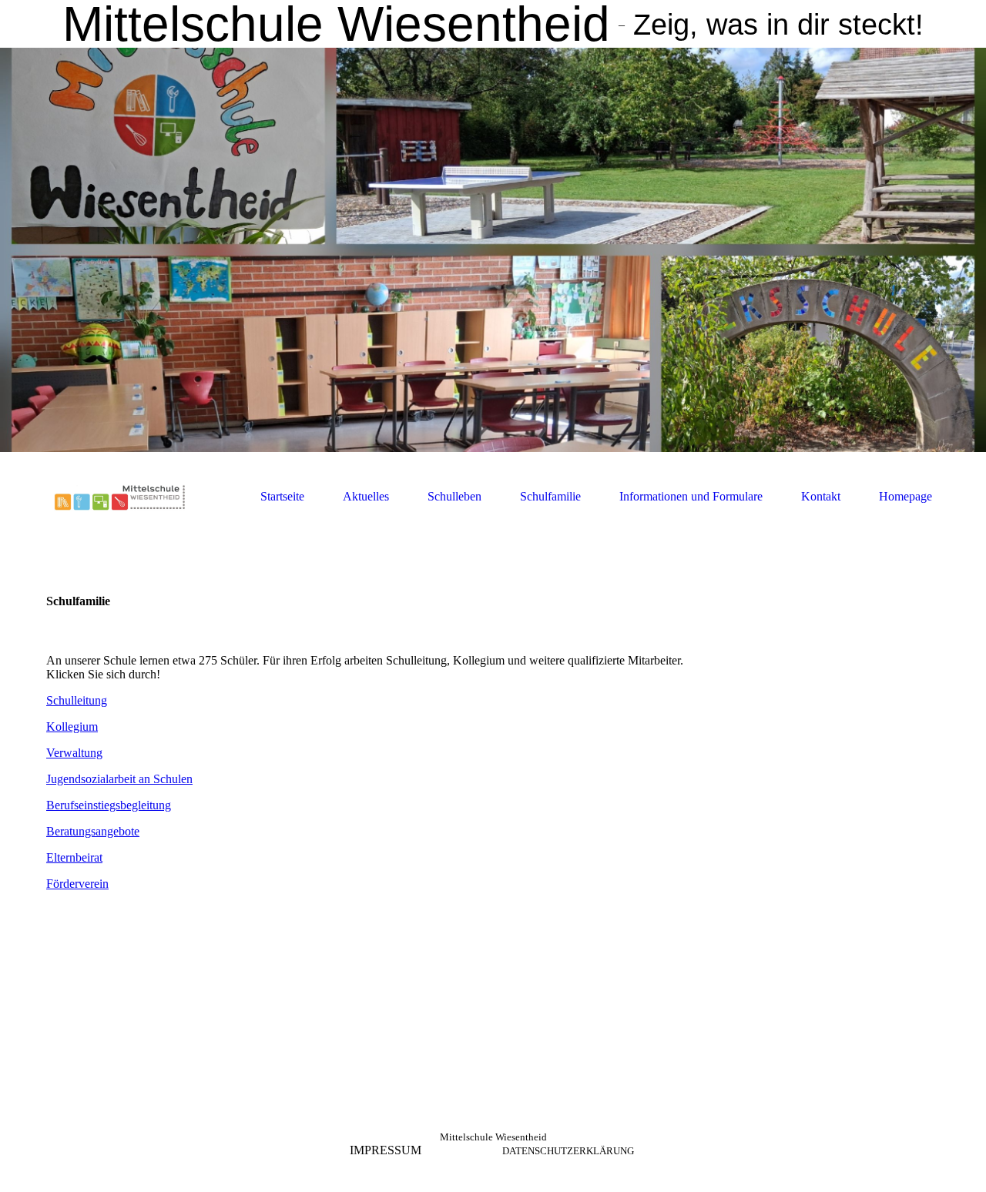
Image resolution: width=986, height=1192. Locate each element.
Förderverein (77, 883)
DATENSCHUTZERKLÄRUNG (568, 1151)
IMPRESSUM (385, 1150)
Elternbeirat (74, 857)
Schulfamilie (550, 496)
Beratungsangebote (92, 831)
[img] (493, 250)
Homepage (905, 496)
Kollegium (72, 726)
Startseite (282, 496)
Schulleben (454, 496)
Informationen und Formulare (691, 496)
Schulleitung (76, 700)
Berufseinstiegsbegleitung (108, 805)
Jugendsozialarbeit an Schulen (119, 778)
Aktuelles (366, 496)
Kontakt (820, 496)
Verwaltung (74, 752)
